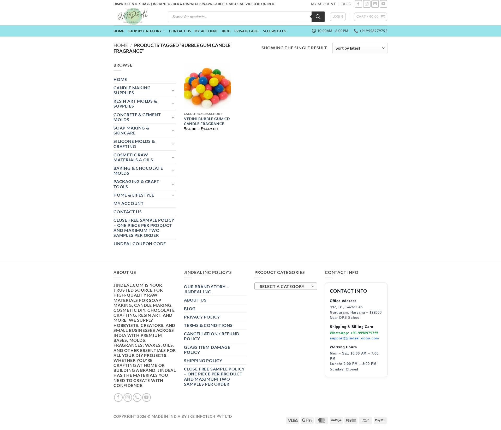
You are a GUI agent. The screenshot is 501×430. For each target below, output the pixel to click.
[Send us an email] (375, 4)
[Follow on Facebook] (358, 4)
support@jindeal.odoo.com (354, 338)
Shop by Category (145, 31)
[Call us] (137, 397)
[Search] (318, 16)
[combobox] (285, 286)
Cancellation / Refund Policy (212, 336)
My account (206, 31)
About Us (195, 299)
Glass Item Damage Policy (207, 350)
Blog (226, 31)
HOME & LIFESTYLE (134, 194)
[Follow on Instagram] (367, 4)
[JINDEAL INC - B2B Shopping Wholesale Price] (135, 16)
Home (119, 31)
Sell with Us (274, 31)
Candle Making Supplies (132, 90)
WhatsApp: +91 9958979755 (354, 333)
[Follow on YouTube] (383, 4)
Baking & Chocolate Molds (138, 170)
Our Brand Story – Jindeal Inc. (206, 289)
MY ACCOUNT (323, 4)
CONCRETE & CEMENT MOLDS (137, 117)
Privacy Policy (202, 316)
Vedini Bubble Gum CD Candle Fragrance (207, 121)
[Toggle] (173, 90)
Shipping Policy (203, 360)
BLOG (346, 4)
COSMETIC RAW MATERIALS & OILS (133, 157)
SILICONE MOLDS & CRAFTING (134, 144)
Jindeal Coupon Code (140, 243)
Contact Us (180, 31)
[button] (337, 17)
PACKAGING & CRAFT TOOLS (136, 184)
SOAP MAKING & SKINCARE (131, 130)
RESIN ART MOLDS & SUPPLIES (135, 103)
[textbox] (284, 286)
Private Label (246, 31)
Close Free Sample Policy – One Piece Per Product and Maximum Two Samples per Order (144, 227)
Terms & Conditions (208, 325)
